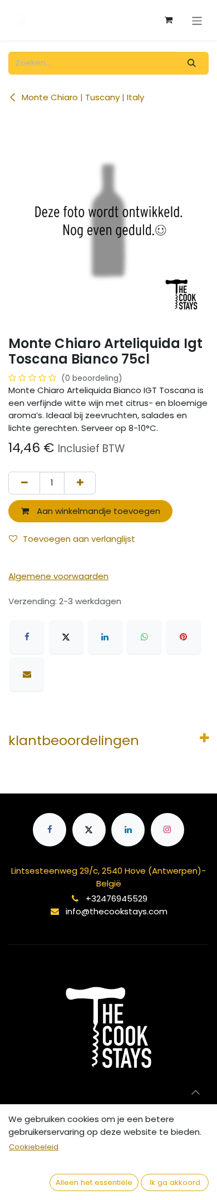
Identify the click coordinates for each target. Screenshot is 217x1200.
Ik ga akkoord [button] (175, 1182)
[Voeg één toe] (80, 483)
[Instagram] (167, 829)
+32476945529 (116, 898)
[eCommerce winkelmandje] (168, 20)
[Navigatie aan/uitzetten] (197, 20)
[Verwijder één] (24, 483)
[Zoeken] (192, 63)
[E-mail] (26, 674)
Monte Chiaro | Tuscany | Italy (81, 97)
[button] (195, 1092)
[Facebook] (26, 637)
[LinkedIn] (105, 637)
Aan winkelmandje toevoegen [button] (97, 511)
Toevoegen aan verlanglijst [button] (79, 539)
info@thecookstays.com (116, 911)
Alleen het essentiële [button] (94, 1182)
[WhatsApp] (144, 637)
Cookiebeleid (33, 1147)
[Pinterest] (183, 637)
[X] (66, 637)
